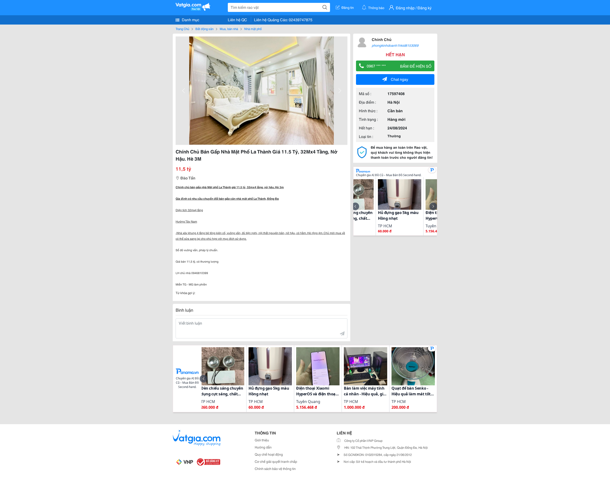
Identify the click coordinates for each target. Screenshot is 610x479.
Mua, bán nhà (229, 28)
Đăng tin (347, 7)
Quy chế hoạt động (269, 454)
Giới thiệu (262, 440)
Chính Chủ (381, 39)
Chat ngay (399, 79)
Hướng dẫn (263, 447)
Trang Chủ (182, 28)
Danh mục (190, 19)
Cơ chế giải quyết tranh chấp (276, 461)
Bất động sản (204, 28)
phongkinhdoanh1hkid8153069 (395, 45)
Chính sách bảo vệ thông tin (275, 468)
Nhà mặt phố (253, 28)
